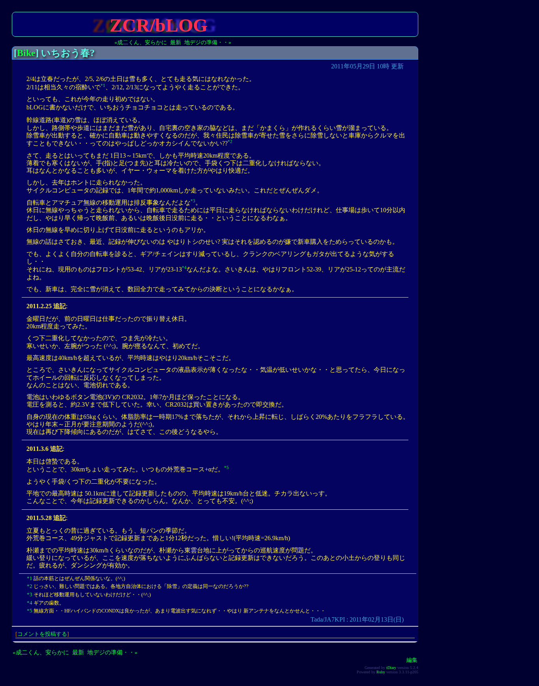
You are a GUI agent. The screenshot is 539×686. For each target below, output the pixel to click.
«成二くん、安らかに (140, 42)
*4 (184, 267)
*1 (103, 85)
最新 (175, 42)
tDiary (391, 667)
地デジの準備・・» (207, 42)
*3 (193, 200)
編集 (411, 660)
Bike (26, 53)
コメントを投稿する (42, 634)
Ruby (380, 672)
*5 (226, 467)
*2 (230, 141)
